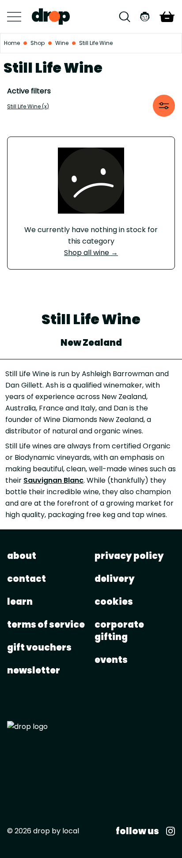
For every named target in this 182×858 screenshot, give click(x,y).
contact (26, 579)
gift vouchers (39, 647)
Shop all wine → (91, 253)
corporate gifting (119, 630)
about (21, 556)
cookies (114, 601)
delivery (115, 579)
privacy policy (129, 556)
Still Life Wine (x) (28, 106)
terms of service (46, 624)
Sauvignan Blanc (53, 480)
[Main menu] (14, 17)
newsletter (33, 670)
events (111, 660)
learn (20, 601)
